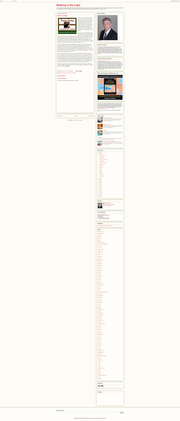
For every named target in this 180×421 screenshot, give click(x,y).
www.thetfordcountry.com (102, 108)
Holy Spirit (99, 293)
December (101, 155)
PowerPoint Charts (101, 323)
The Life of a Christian (103, 159)
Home (75, 116)
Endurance (99, 265)
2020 (100, 181)
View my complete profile (107, 205)
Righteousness (100, 334)
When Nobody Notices (107, 124)
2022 (100, 178)
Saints (99, 336)
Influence (99, 297)
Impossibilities (100, 295)
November (101, 156)
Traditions (99, 359)
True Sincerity (100, 137)
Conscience (100, 252)
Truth (98, 366)
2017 (100, 185)
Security (99, 343)
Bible (61, 72)
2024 (100, 152)
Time (98, 357)
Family (99, 274)
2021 (100, 179)
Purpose (99, 330)
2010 (100, 196)
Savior (99, 341)
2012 (100, 193)
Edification (99, 263)
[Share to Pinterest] (81, 71)
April (100, 171)
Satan (98, 339)
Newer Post (60, 116)
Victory (99, 371)
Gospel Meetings (100, 284)
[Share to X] (79, 71)
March (101, 173)
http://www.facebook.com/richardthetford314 (105, 225)
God (98, 281)
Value (98, 369)
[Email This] (76, 71)
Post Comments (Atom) (77, 120)
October (101, 158)
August (101, 165)
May (100, 170)
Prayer (99, 327)
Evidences (99, 268)
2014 (100, 190)
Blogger (104, 418)
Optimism (99, 316)
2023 (100, 153)
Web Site (99, 373)
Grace (99, 286)
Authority (99, 235)
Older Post (90, 116)
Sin (98, 346)
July (100, 167)
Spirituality (99, 353)
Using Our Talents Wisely (107, 117)
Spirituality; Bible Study (101, 355)
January (101, 176)
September (102, 164)
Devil (98, 258)
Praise (99, 325)
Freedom (99, 277)
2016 (100, 187)
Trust (98, 364)
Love (98, 304)
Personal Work (100, 320)
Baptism (99, 236)
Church (70, 72)
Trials (98, 362)
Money (99, 311)
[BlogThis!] (77, 71)
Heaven (99, 288)
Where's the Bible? (102, 162)
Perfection (99, 318)
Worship (99, 378)
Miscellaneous (100, 309)
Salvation (74, 72)
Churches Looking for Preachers (103, 60)
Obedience (99, 313)
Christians (99, 245)
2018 (100, 184)
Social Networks (100, 350)
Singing (99, 348)
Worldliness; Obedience (102, 375)
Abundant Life (100, 231)
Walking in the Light (68, 5)
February (101, 174)
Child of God (105, 130)
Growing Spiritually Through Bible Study (110, 141)
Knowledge (99, 302)
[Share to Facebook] (80, 71)
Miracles (99, 307)
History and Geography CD (102, 291)
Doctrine (99, 261)
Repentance (100, 332)
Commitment (100, 251)
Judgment (99, 300)
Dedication (99, 256)
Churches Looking (101, 249)
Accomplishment (100, 233)
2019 (100, 182)
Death (99, 254)
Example (99, 270)
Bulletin (99, 240)
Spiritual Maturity (100, 352)
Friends (99, 279)
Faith (98, 272)
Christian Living (66, 72)
